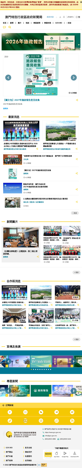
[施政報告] (41, 391)
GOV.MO (9, 448)
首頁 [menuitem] (4, 23)
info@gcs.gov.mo (51, 436)
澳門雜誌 (9, 452)
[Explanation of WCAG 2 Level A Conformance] (42, 465)
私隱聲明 (28, 456)
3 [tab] (36, 369)
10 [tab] (51, 369)
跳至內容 (50, 17)
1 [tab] (31, 369)
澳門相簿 (9, 460)
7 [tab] (44, 369)
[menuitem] (12, 23)
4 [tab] (38, 369)
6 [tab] (42, 369)
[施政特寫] (63, 391)
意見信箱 (28, 448)
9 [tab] (48, 369)
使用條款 (28, 460)
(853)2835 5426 (65, 439)
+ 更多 (75, 213)
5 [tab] (40, 369)
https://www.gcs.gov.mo (53, 432)
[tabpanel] (41, 361)
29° (72, 17)
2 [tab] (33, 369)
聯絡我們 (28, 452)
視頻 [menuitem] (27, 23)
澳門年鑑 (9, 456)
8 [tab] (46, 369)
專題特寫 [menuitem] (47, 23)
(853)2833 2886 (50, 439)
